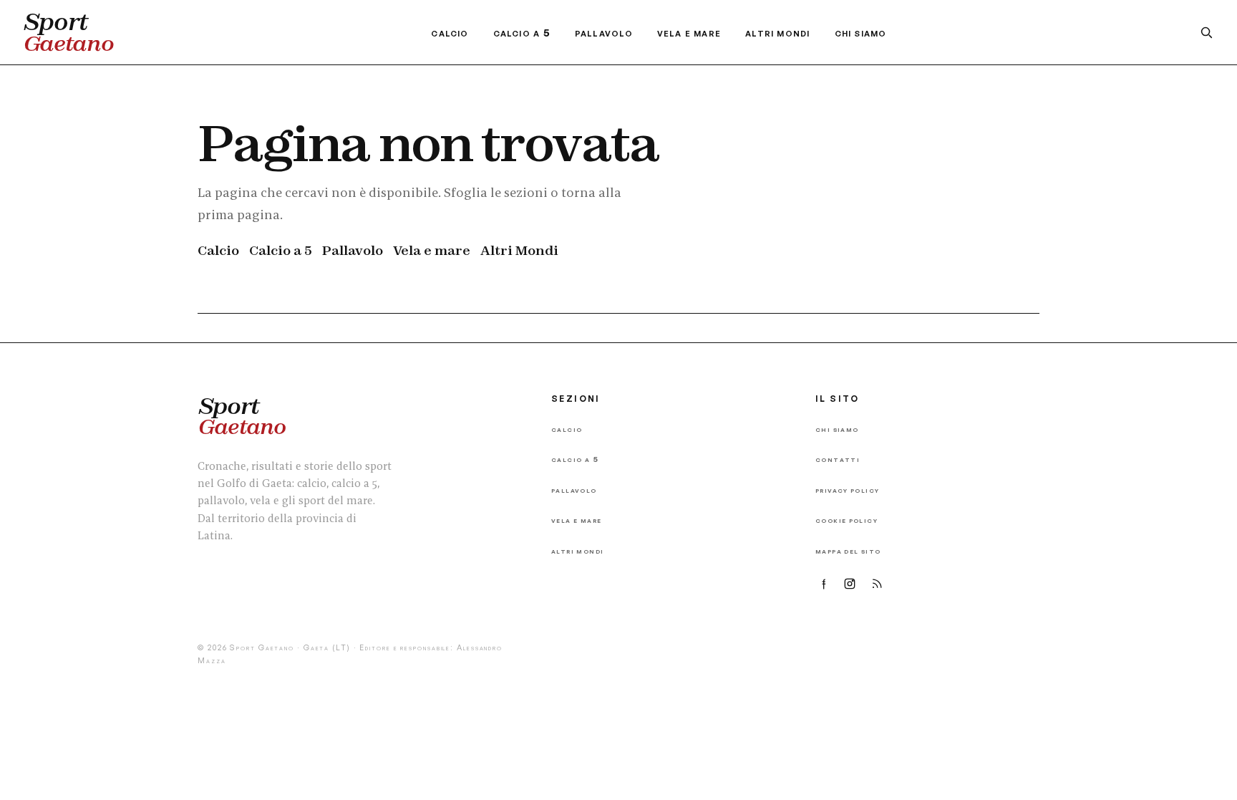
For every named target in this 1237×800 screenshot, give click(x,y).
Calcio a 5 (521, 32)
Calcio (449, 32)
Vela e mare (689, 32)
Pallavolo (604, 32)
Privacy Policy (847, 489)
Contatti (837, 458)
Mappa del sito (848, 550)
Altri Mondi (777, 32)
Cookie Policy (846, 519)
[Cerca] (1206, 32)
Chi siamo (861, 32)
